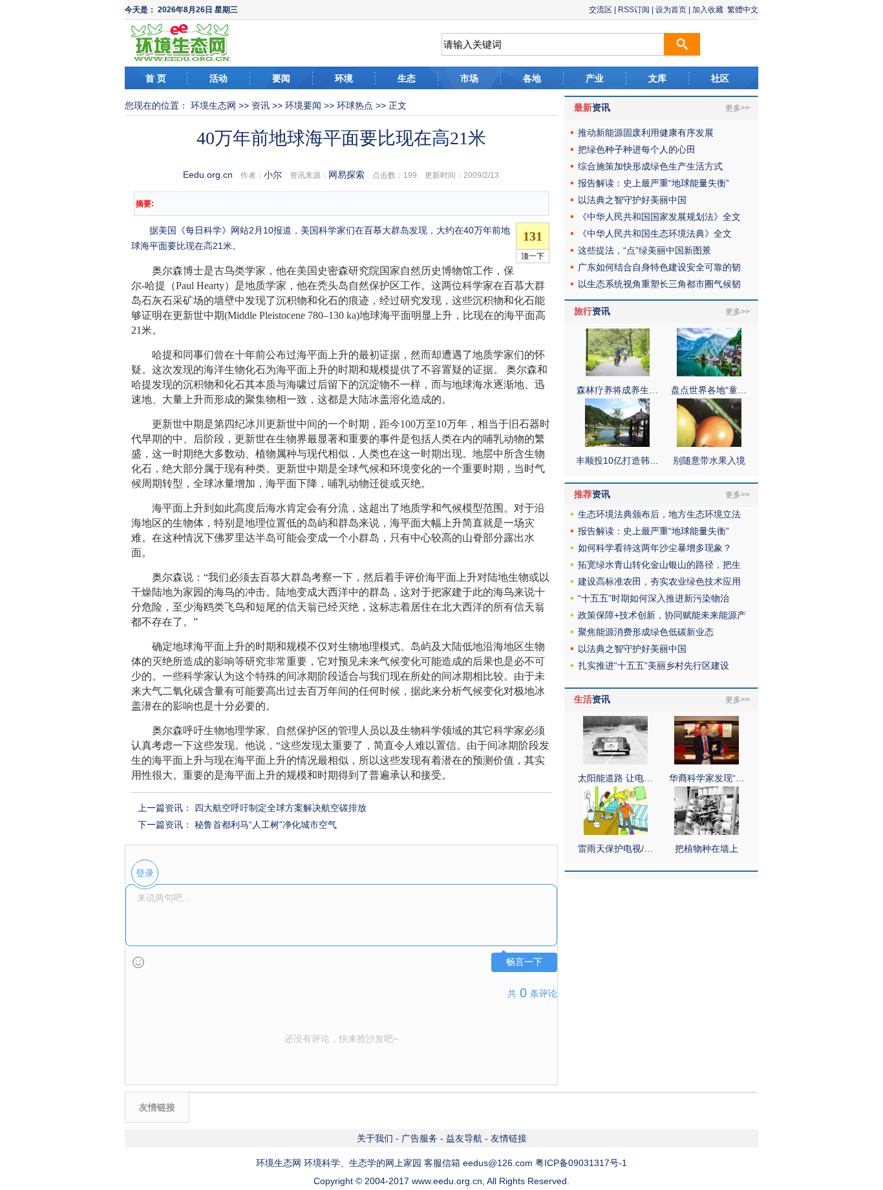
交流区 (600, 9)
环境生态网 (213, 105)
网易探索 (346, 174)
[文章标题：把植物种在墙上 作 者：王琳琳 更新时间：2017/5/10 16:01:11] (706, 832)
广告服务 (419, 1138)
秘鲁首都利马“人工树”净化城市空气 (266, 824)
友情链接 (509, 1138)
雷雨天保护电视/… (615, 848)
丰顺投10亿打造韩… (617, 460)
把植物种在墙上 (706, 848)
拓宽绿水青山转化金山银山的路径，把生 (659, 564)
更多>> (737, 108)
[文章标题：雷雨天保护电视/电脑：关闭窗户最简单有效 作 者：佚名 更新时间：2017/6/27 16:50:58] (615, 832)
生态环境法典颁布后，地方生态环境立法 (659, 514)
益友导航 (464, 1138)
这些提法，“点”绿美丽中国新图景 (644, 250)
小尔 (273, 174)
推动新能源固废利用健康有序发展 (646, 132)
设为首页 (670, 9)
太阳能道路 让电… (615, 778)
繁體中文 (742, 9)
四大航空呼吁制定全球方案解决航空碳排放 (281, 808)
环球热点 (355, 105)
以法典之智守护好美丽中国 (632, 200)
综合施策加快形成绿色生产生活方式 (650, 166)
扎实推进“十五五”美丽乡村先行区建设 (653, 665)
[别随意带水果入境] (709, 443)
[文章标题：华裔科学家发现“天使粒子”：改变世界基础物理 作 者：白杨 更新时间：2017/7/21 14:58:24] (706, 761)
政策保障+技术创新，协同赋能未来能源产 (662, 615)
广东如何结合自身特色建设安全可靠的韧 (659, 267)
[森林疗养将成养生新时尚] (617, 373)
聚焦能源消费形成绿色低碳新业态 (646, 632)
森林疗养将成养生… (617, 390)
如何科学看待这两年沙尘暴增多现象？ (655, 548)
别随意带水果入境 (709, 460)
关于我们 (375, 1138)
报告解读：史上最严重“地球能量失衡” (653, 183)
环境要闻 (303, 105)
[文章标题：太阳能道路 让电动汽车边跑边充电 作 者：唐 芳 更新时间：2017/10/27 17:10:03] (615, 761)
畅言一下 (524, 962)
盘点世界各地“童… (709, 390)
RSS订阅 (634, 9)
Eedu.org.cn (208, 174)
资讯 (260, 105)
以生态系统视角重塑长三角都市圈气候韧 (659, 284)
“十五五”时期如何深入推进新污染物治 (653, 598)
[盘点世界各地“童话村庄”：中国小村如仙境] (709, 373)
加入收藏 (707, 9)
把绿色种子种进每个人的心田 (637, 149)
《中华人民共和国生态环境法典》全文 (655, 233)
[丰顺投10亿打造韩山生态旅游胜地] (617, 443)
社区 (720, 78)
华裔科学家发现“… (707, 778)
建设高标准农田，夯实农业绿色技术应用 (659, 581)
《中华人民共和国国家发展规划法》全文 (659, 216)
